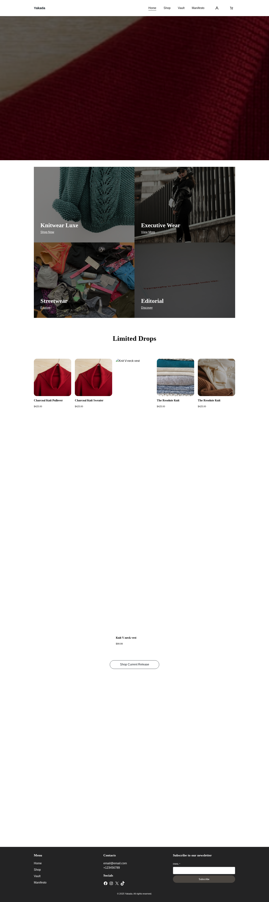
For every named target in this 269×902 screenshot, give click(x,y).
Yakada (39, 8)
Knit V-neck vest (126, 637)
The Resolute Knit (168, 400)
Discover (147, 307)
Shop (134, 722)
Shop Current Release (134, 664)
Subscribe (204, 879)
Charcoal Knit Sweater (89, 400)
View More (148, 232)
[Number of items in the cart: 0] (231, 8)
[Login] (217, 8)
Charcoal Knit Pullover (48, 400)
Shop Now (134, 102)
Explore (45, 307)
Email (176, 864)
